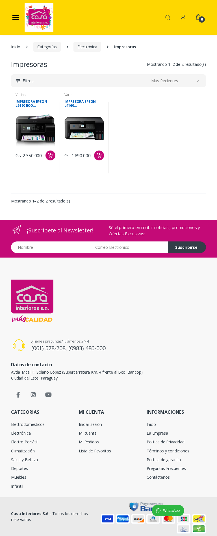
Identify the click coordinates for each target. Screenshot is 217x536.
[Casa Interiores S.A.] (39, 17)
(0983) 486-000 (87, 348)
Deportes (19, 468)
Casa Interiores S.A (30, 513)
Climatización (23, 451)
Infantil (17, 486)
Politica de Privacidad (166, 442)
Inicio (15, 46)
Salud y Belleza (24, 459)
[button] (168, 17)
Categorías (47, 46)
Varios (21, 94)
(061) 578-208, (49, 348)
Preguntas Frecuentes (166, 468)
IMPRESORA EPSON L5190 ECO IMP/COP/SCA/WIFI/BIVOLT (35, 104)
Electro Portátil (24, 442)
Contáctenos (158, 477)
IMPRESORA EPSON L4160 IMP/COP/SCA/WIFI (80, 104)
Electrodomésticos (28, 424)
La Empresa (157, 433)
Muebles (18, 477)
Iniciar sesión (90, 424)
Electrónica (87, 46)
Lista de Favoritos (95, 451)
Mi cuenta (88, 433)
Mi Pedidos (89, 442)
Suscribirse (186, 247)
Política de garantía (164, 459)
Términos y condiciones (168, 451)
